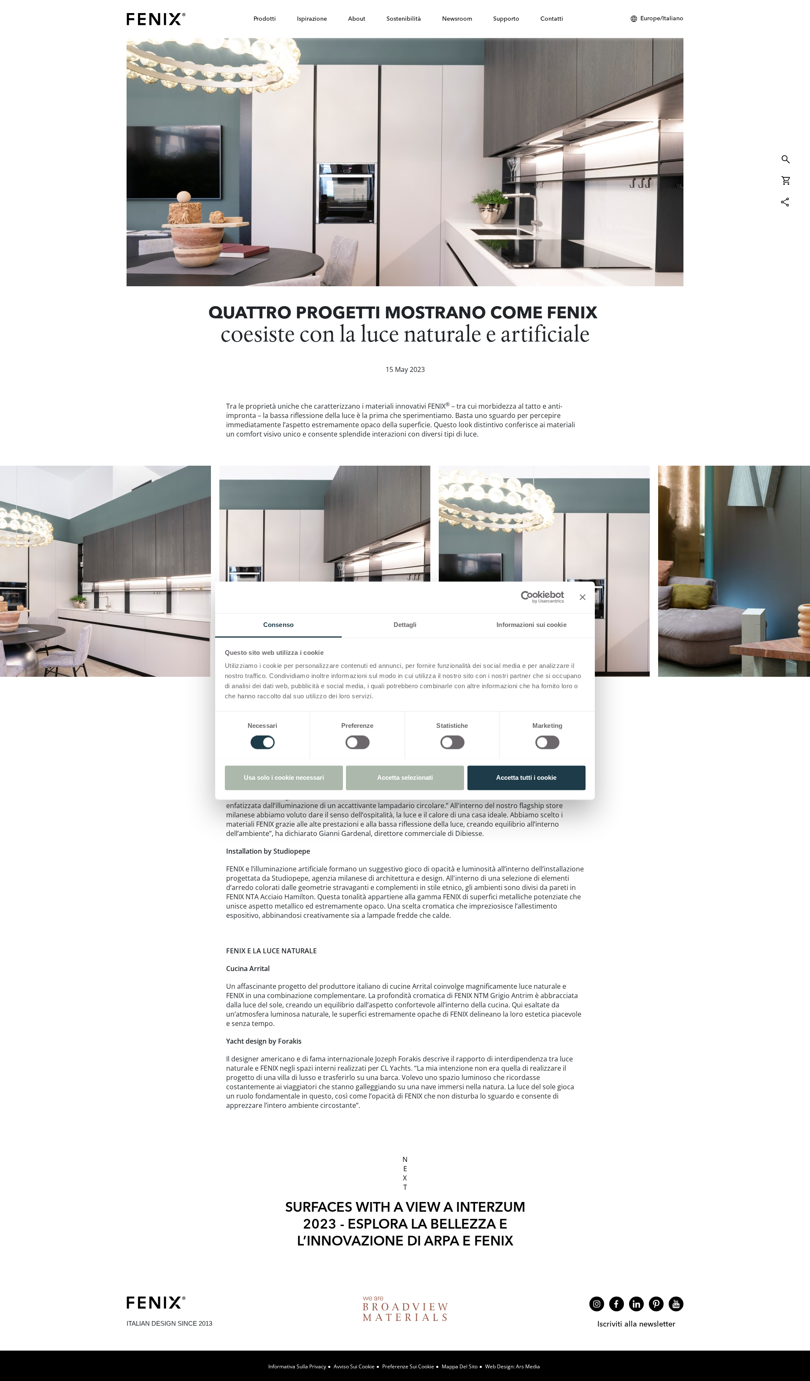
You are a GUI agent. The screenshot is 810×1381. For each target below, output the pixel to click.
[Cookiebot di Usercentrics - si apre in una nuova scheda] (527, 597)
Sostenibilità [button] (403, 18)
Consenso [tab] (278, 624)
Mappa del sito (460, 1366)
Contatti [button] (551, 18)
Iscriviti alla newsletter (636, 1324)
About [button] (356, 18)
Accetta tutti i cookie (526, 777)
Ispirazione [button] (312, 18)
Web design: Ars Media (512, 1366)
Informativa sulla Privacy (297, 1366)
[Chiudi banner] (583, 597)
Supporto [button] (506, 18)
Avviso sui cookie (354, 1366)
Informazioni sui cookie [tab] (531, 624)
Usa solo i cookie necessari (284, 777)
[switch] (358, 742)
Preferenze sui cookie (408, 1366)
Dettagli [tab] (405, 624)
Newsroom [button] (457, 18)
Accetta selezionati (405, 777)
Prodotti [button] (265, 18)
